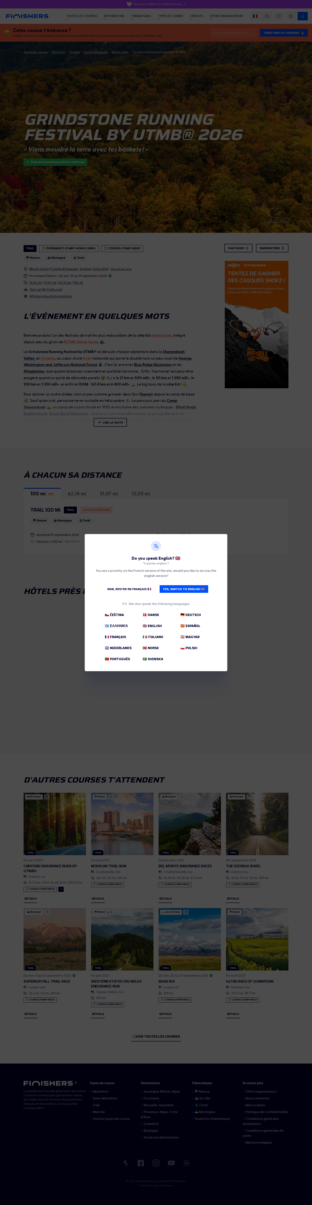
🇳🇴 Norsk (151, 648)
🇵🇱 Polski (188, 648)
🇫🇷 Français (115, 637)
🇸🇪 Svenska (153, 659)
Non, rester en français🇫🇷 (129, 589)
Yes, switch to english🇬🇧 (184, 589)
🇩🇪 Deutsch (190, 614)
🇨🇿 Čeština (114, 614)
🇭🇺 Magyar (190, 637)
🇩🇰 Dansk (151, 614)
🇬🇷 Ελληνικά (116, 626)
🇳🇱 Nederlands (118, 648)
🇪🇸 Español (190, 626)
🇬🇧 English (152, 626)
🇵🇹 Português (117, 659)
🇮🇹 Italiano (153, 637)
